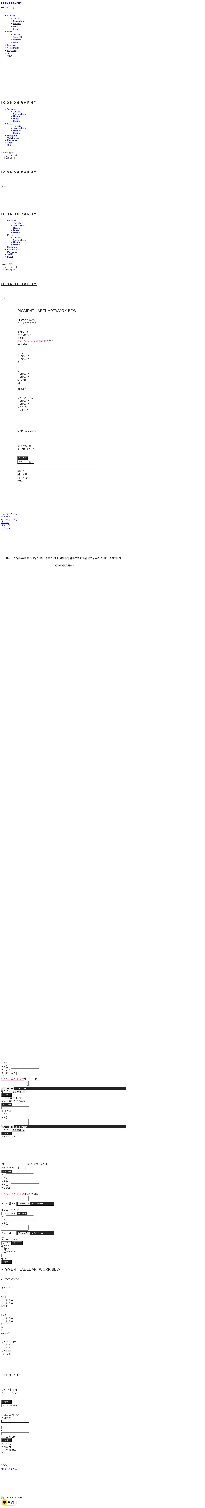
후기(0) (5, 522)
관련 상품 (6, 528)
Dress (15, 26)
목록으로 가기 (8, 1213)
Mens (9, 31)
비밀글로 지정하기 (10, 1210)
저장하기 (6, 1095)
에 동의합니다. (20, 1079)
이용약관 (5, 1465)
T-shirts (16, 18)
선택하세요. (23, 356)
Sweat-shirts (18, 20)
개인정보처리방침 (9, 1469)
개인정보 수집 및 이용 (12, 1079)
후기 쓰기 (6, 1104)
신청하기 (6, 1440)
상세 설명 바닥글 (9, 519)
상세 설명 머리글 (9, 514)
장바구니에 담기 (9, 1405)
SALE (9, 53)
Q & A (9, 56)
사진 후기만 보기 (13, 1098)
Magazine (11, 50)
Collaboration (13, 47)
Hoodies (17, 23)
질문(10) (5, 525)
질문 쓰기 (6, 1171)
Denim (16, 29)
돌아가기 (6, 1243)
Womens (11, 15)
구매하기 (6, 1262)
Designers (11, 45)
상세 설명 (6, 517)
